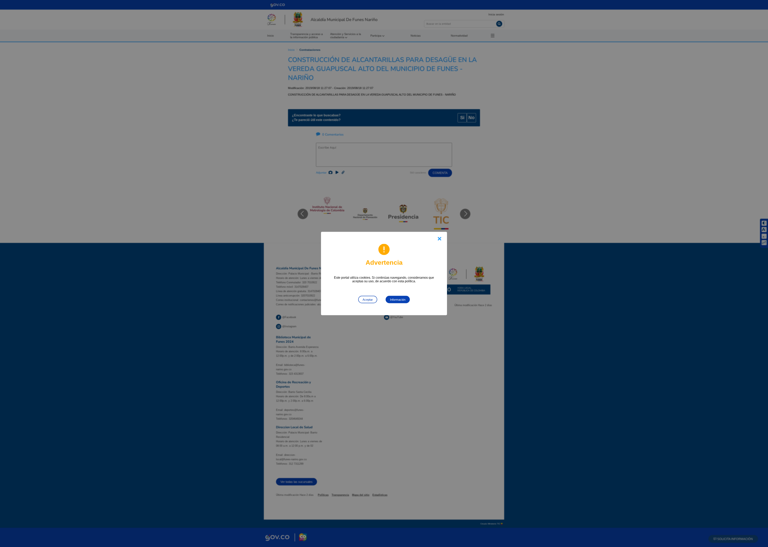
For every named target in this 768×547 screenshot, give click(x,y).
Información (397, 299)
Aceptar (368, 299)
